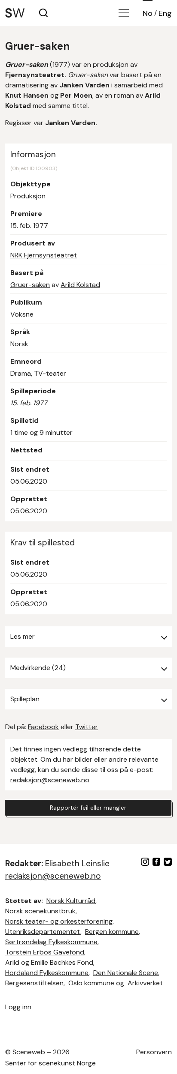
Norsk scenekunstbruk (40, 910)
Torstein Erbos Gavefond (44, 952)
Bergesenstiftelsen (34, 982)
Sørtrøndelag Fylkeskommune (51, 941)
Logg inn (18, 1006)
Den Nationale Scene (125, 972)
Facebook (43, 726)
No (148, 13)
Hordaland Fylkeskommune (46, 972)
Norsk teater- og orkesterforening (59, 921)
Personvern (154, 1051)
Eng (165, 13)
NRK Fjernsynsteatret (43, 255)
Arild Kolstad (80, 284)
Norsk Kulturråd (70, 900)
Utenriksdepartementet (42, 931)
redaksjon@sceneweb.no (49, 779)
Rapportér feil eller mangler (88, 807)
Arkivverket (145, 982)
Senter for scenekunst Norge (50, 1063)
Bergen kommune (112, 931)
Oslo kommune (91, 982)
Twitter (86, 726)
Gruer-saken (30, 284)
